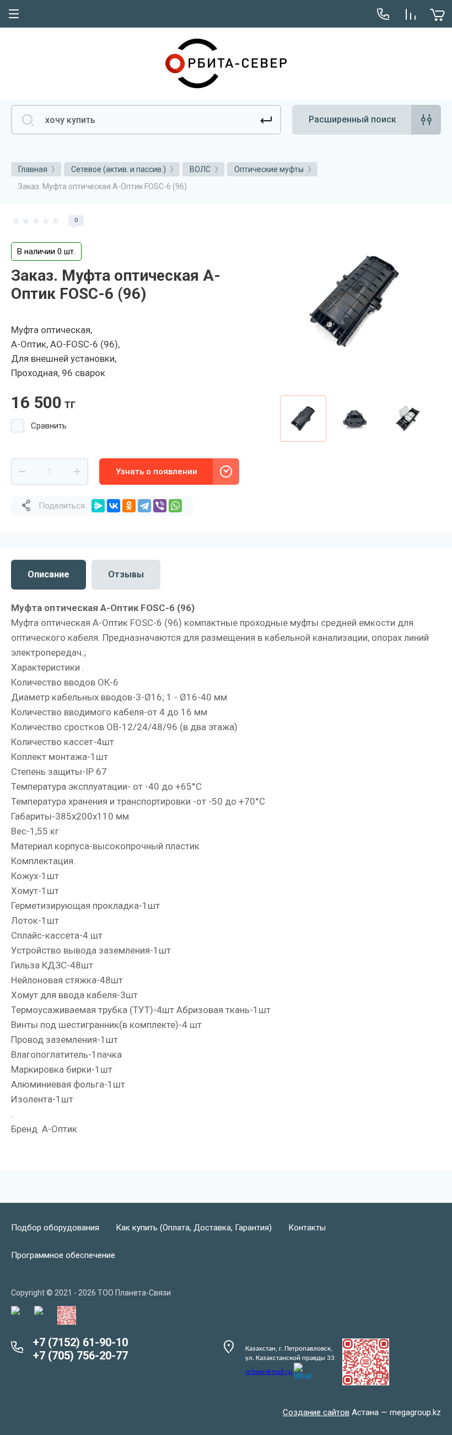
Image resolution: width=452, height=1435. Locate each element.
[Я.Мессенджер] (98, 505)
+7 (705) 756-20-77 (80, 1355)
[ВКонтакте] (113, 505)
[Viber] (159, 505)
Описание (48, 574)
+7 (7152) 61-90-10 (80, 1342)
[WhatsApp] (175, 505)
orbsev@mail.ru (268, 1371)
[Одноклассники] (129, 505)
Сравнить (49, 426)
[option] (355, 301)
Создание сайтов (316, 1412)
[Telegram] (144, 505)
